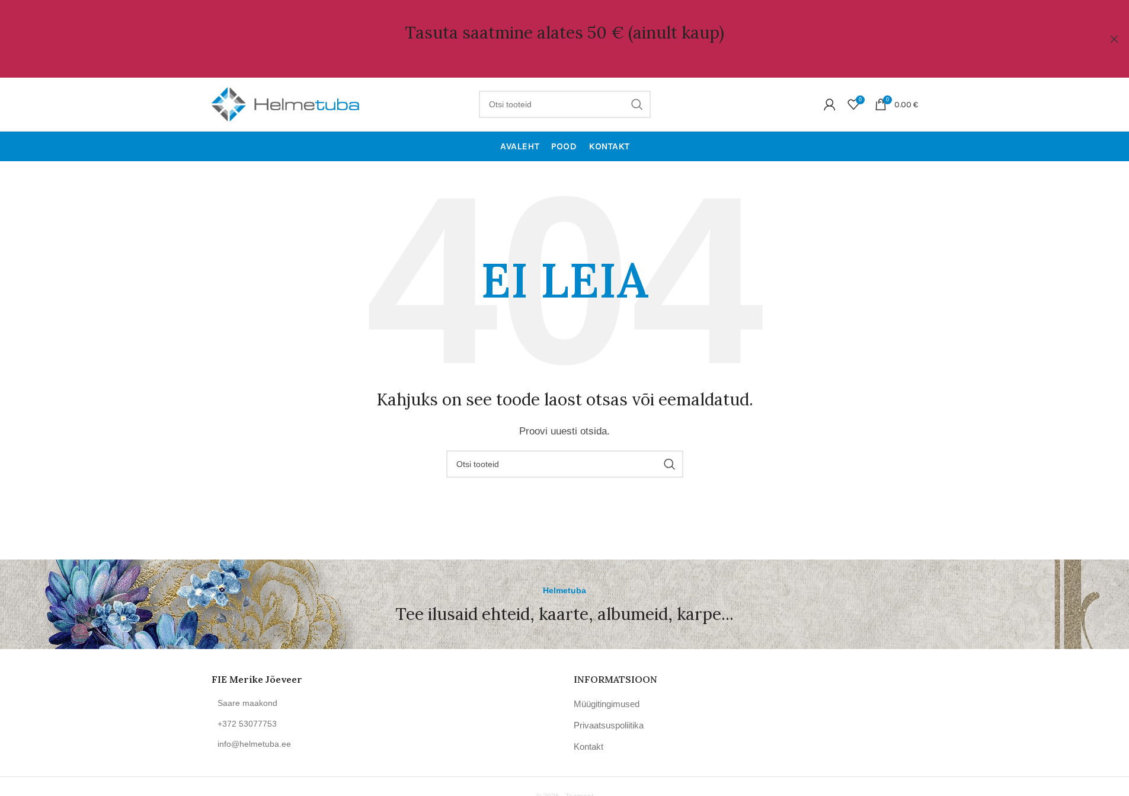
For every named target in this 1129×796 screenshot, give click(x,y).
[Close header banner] (1114, 39)
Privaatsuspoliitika (609, 725)
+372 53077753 (247, 723)
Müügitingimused (606, 704)
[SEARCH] (637, 104)
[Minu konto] (830, 104)
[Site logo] (286, 103)
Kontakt (588, 746)
